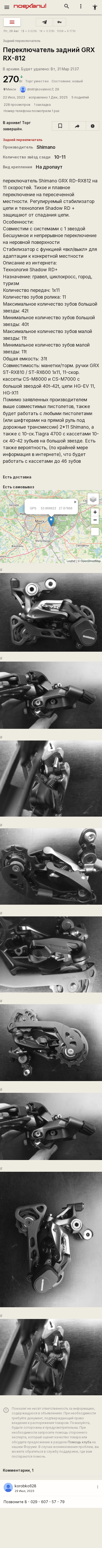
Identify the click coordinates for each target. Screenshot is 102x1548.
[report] (92, 126)
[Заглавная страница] (30, 3)
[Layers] (93, 499)
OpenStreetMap (91, 561)
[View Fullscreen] (95, 531)
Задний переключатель (22, 41)
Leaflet (71, 561)
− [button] (95, 520)
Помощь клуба (79, 1442)
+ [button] (95, 512)
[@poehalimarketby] (44, 22)
